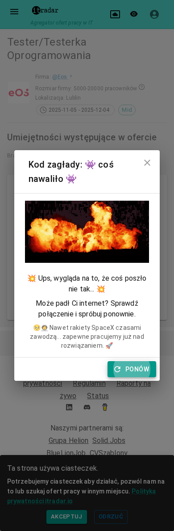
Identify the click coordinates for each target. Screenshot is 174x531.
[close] (147, 163)
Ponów (137, 369)
